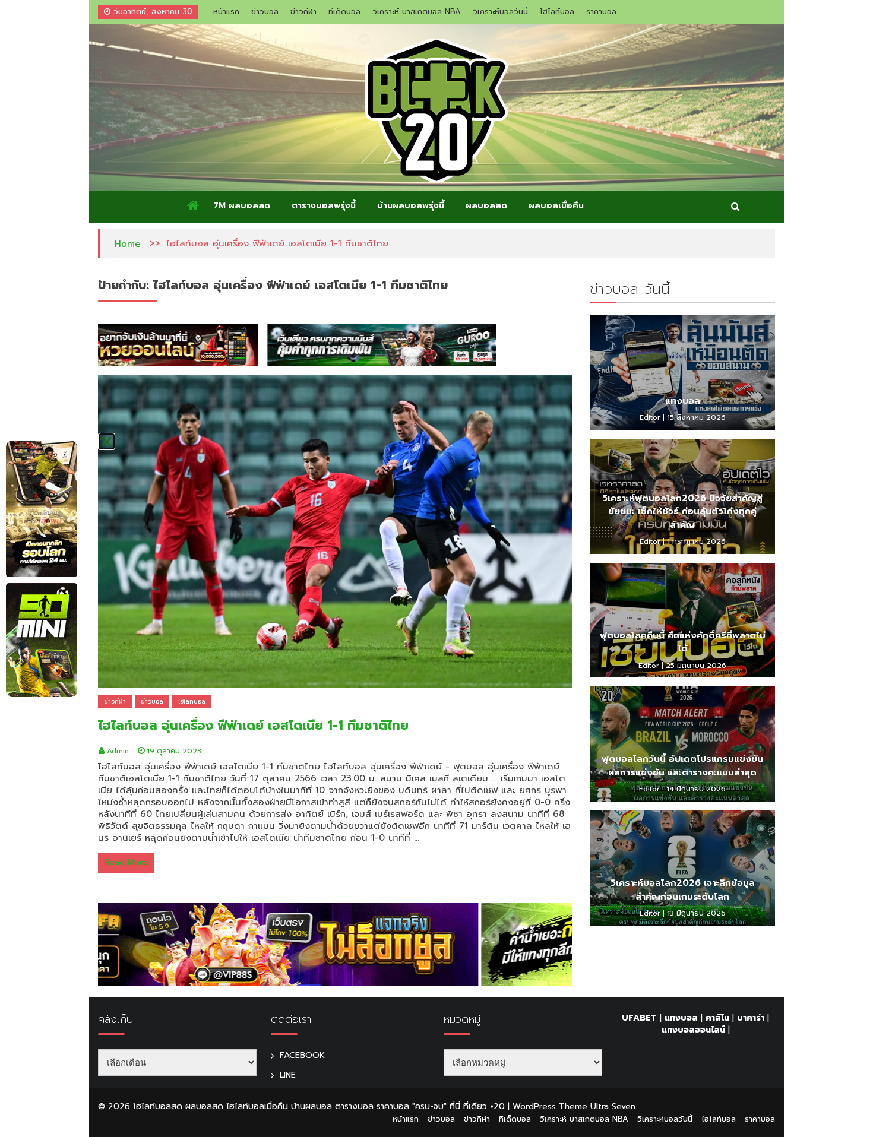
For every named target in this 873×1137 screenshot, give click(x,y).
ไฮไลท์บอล (557, 11)
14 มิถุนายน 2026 (696, 789)
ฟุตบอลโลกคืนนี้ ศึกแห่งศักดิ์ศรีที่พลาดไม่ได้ (683, 642)
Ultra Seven (612, 1106)
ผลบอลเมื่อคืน (556, 205)
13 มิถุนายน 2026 (696, 913)
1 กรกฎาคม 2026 (696, 541)
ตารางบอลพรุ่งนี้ (324, 205)
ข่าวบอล (265, 11)
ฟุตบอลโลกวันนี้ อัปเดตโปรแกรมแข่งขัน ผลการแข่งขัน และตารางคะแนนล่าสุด (682, 765)
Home (128, 244)
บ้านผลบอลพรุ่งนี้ (410, 205)
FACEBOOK (302, 1055)
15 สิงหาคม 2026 (696, 417)
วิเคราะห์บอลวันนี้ (500, 11)
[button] (106, 441)
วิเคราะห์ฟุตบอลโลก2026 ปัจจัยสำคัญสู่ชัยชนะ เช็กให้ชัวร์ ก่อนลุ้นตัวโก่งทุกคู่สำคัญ (682, 511)
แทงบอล (682, 400)
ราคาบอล (601, 11)
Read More (126, 862)
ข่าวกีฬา (303, 11)
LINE (288, 1075)
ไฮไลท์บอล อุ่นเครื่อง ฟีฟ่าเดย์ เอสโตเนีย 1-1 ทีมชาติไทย (253, 725)
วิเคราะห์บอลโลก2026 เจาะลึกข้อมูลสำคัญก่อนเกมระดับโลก (683, 889)
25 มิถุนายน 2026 (696, 665)
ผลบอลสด (486, 205)
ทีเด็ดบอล (344, 11)
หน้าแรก (226, 11)
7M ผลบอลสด (241, 205)
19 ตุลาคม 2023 (174, 751)
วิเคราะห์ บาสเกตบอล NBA (416, 11)
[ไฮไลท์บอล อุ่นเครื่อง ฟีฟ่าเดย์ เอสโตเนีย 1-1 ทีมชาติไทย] (335, 531)
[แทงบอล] (682, 372)
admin (118, 751)
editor (650, 417)
